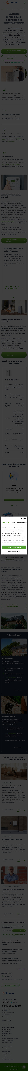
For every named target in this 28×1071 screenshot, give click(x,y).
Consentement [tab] (5, 522)
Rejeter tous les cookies (14, 551)
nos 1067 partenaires (11, 530)
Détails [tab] (13, 522)
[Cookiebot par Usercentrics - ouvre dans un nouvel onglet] (20, 519)
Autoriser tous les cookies (14, 547)
